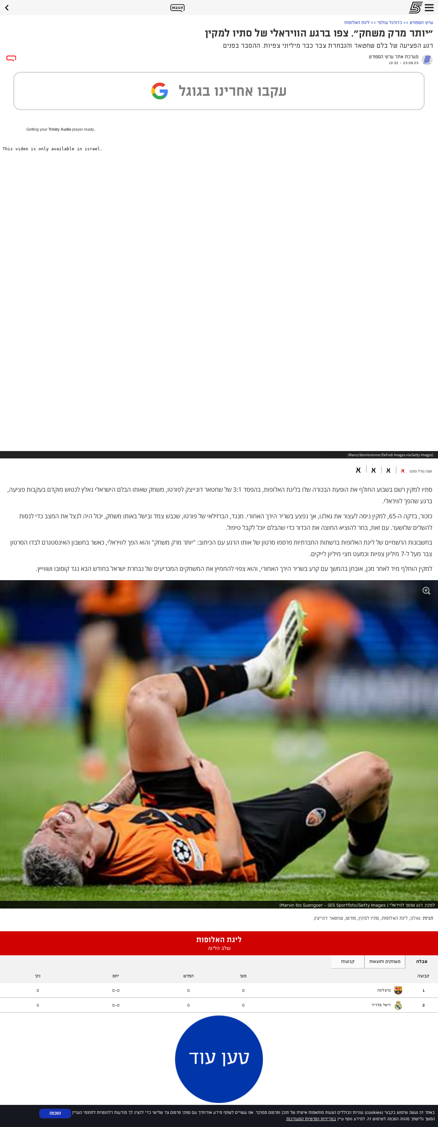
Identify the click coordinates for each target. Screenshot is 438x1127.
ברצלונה (384, 990)
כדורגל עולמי (389, 23)
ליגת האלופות (357, 23)
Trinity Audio (59, 129)
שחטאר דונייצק (328, 918)
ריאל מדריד (381, 1005)
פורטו (351, 918)
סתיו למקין (368, 918)
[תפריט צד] (429, 7)
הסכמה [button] (55, 1113)
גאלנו (415, 918)
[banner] (9, 7)
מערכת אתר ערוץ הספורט (393, 57)
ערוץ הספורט (421, 23)
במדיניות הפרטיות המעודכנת (311, 1119)
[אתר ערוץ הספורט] (414, 7)
